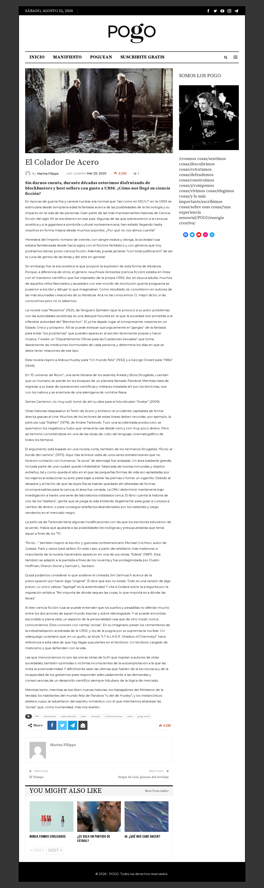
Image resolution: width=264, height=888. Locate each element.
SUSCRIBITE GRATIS (142, 57)
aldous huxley (50, 716)
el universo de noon (113, 716)
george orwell (144, 716)
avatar (83, 716)
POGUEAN (101, 57)
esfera (130, 716)
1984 (37, 716)
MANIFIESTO (67, 57)
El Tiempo (36, 777)
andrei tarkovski (68, 716)
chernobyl (95, 716)
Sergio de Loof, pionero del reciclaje (143, 777)
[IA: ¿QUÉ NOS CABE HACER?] (147, 816)
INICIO (37, 57)
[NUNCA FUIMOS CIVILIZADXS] (51, 816)
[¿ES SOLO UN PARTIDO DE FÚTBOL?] (99, 816)
